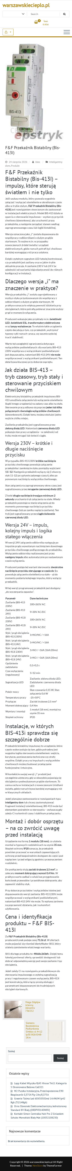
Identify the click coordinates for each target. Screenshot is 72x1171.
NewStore (38, 1165)
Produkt (15, 165)
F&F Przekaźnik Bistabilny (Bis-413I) (32, 150)
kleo (38, 161)
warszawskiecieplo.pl (26, 5)
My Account (8, 32)
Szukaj (11, 1051)
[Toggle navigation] (67, 32)
